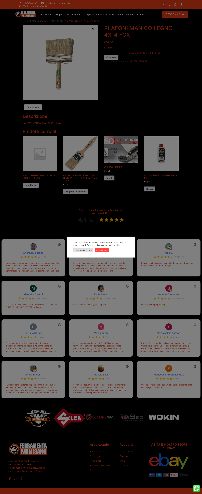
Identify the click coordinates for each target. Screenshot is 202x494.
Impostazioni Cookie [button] (83, 250)
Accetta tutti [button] (101, 250)
